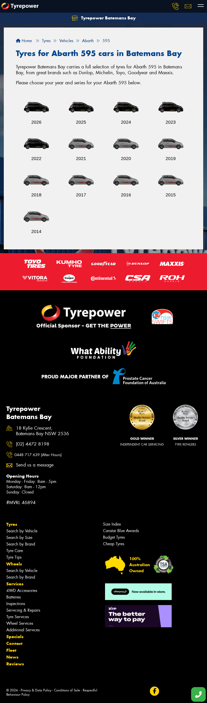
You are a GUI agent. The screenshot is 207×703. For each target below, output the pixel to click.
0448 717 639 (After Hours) (38, 454)
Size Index (112, 524)
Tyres (11, 524)
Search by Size (19, 537)
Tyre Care (14, 550)
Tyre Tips (13, 557)
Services (14, 584)
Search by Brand (20, 544)
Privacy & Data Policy (36, 690)
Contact (14, 643)
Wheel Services (19, 623)
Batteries (13, 597)
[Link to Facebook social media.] (154, 691)
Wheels (14, 564)
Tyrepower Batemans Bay (108, 18)
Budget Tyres (114, 537)
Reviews (15, 664)
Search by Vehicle (21, 531)
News (12, 657)
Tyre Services (17, 616)
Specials (14, 636)
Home (26, 40)
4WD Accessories (21, 590)
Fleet (11, 650)
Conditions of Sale (67, 690)
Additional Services (23, 630)
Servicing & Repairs (23, 610)
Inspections (15, 603)
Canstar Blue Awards (121, 530)
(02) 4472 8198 (32, 444)
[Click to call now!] (175, 6)
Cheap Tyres (113, 543)
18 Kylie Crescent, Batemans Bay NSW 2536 (42, 431)
